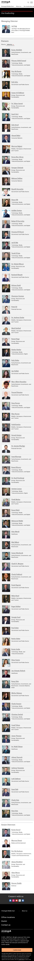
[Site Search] (28, 2)
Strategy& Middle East (7, 6)
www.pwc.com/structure (19, 942)
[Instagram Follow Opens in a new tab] (13, 900)
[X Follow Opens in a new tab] (20, 900)
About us (18, 6)
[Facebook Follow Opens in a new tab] (23, 900)
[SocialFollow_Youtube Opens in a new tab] (16, 900)
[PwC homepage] (5, 2)
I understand (17, 950)
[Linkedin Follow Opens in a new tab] (10, 900)
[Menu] (31, 2)
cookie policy (21, 959)
